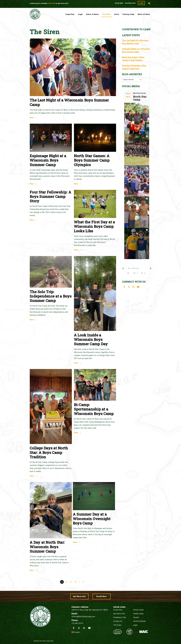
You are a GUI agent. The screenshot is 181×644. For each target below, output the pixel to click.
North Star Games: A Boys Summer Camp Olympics (92, 160)
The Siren (106, 14)
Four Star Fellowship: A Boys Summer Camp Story (50, 196)
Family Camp (138, 613)
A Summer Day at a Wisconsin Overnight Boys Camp (92, 518)
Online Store (138, 610)
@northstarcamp (139, 93)
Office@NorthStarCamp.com (83, 616)
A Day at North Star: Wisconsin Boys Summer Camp (47, 546)
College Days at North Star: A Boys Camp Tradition (49, 452)
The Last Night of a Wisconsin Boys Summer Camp (69, 102)
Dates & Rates (92, 14)
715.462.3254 (77, 623)
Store (116, 14)
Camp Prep (69, 14)
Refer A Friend (144, 14)
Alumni (136, 617)
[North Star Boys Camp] (35, 18)
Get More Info (130, 3)
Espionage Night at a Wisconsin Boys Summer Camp (48, 160)
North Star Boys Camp (42, 641)
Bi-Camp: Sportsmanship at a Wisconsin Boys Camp (94, 409)
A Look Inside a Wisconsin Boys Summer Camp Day (91, 339)
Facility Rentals (139, 621)
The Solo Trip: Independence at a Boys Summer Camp (51, 296)
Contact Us (117, 621)
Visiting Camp (128, 14)
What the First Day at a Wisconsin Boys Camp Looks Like (94, 226)
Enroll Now (119, 3)
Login (141, 3)
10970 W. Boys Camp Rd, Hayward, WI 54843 (90, 610)
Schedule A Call (119, 617)
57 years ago (135, 268)
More (32, 117)
